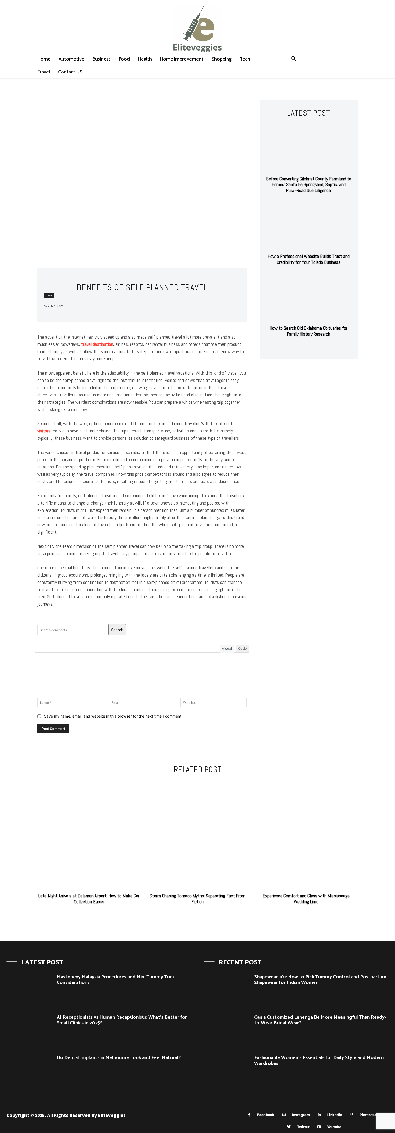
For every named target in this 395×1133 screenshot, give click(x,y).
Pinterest (368, 1115)
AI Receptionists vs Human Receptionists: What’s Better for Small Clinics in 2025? (122, 1020)
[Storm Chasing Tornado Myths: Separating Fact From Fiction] (197, 834)
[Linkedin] (319, 1115)
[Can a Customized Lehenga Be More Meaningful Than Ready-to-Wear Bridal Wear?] (227, 1029)
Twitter (303, 1127)
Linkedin (334, 1115)
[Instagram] (284, 1115)
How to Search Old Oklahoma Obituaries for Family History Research (308, 331)
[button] (293, 58)
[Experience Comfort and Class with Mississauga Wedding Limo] (306, 834)
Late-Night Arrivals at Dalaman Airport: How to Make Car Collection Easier (88, 899)
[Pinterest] (351, 1115)
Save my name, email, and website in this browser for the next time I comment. (113, 716)
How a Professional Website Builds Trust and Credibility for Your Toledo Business (309, 259)
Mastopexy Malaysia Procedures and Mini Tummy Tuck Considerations (116, 980)
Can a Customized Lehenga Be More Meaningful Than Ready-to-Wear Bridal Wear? (320, 1020)
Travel (49, 295)
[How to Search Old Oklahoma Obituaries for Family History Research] (308, 297)
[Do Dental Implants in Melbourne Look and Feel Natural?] (29, 1070)
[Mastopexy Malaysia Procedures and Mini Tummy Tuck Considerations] (29, 989)
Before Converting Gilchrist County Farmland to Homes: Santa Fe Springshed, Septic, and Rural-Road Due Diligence (308, 184)
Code (242, 648)
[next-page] (311, 347)
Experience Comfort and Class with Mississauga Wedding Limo (306, 899)
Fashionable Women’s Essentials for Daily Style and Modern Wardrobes (319, 1061)
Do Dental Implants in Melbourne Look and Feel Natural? (119, 1058)
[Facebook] (249, 1115)
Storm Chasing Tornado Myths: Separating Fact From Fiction (197, 899)
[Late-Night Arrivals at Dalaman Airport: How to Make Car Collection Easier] (89, 834)
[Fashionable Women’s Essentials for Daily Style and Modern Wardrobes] (227, 1070)
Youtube (334, 1127)
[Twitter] (289, 1127)
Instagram (301, 1115)
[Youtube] (319, 1127)
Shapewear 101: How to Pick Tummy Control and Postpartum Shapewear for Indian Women (320, 980)
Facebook (265, 1115)
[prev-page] (303, 347)
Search (117, 629)
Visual (227, 648)
